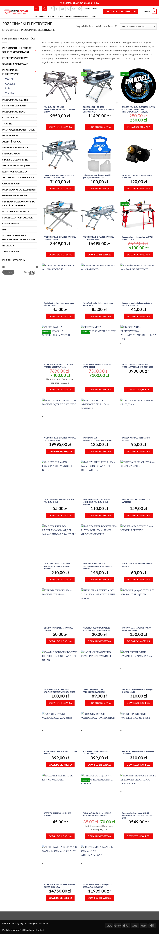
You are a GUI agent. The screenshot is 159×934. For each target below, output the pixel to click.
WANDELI (10, 79)
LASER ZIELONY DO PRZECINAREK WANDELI (137, 176)
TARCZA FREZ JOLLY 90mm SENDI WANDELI (136, 500)
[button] (36, 8)
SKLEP (95, 8)
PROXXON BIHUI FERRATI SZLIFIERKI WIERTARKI (17, 49)
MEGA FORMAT (11, 153)
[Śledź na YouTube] (73, 8)
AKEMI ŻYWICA (11, 141)
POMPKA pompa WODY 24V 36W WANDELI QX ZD (136, 629)
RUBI (7, 88)
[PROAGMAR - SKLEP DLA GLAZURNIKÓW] (15, 12)
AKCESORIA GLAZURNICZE (18, 177)
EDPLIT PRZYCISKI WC (15, 57)
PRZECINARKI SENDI (14, 111)
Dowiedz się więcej (99, 254)
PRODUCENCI (40, 16)
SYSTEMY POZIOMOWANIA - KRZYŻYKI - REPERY (19, 203)
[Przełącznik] (35, 50)
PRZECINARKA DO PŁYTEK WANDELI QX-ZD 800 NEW (60, 238)
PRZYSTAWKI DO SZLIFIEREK (19, 189)
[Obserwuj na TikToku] (56, 8)
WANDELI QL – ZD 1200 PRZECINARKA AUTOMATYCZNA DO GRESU (60, 109)
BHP (4, 229)
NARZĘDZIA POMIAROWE (17, 217)
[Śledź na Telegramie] (79, 8)
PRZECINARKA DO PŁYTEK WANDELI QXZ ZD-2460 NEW (60, 439)
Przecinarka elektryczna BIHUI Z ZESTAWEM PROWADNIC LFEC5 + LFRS (137, 815)
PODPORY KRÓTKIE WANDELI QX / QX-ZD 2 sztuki (137, 690)
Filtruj (8, 272)
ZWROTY (94, 16)
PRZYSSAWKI (10, 135)
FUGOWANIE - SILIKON (15, 211)
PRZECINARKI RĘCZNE (15, 99)
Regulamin (29, 930)
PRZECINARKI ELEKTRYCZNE (10, 71)
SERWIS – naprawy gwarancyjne (77, 16)
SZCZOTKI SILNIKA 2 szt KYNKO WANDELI (57, 814)
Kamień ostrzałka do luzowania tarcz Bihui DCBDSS (59, 304)
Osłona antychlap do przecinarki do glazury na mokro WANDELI (97, 176)
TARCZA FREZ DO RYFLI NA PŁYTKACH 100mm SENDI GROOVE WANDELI (98, 566)
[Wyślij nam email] (62, 8)
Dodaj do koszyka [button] (60, 127)
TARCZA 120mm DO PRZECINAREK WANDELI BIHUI (59, 500)
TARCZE (7, 123)
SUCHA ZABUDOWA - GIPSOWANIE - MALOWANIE (18, 237)
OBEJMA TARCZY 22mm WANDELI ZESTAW (58, 629)
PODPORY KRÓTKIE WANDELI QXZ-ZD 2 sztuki (138, 752)
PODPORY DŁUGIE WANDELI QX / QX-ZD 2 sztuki (98, 752)
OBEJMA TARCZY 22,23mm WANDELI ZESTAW (138, 564)
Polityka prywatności (12, 930)
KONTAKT (51, 16)
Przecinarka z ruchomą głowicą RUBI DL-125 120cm (137, 238)
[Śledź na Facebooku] (51, 8)
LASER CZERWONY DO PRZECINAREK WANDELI (94, 690)
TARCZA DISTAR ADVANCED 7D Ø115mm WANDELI (98, 439)
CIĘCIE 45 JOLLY (11, 183)
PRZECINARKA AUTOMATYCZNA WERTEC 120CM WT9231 (58, 365)
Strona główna (10, 29)
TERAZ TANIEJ (10, 251)
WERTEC (9, 92)
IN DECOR (8, 245)
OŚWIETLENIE (10, 223)
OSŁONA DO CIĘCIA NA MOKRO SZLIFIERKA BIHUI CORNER (97, 814)
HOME (87, 8)
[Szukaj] (44, 8)
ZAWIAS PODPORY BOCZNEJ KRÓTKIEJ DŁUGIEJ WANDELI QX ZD (59, 690)
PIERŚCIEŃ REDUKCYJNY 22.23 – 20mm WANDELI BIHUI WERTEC (97, 629)
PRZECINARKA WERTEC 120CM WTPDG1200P (97, 365)
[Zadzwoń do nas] (68, 8)
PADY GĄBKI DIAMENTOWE (18, 129)
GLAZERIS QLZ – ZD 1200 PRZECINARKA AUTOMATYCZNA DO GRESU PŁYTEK (99, 109)
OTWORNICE (10, 117)
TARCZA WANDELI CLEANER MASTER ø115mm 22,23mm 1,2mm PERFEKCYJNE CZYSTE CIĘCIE (138, 109)
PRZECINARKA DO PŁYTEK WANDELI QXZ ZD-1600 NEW (60, 885)
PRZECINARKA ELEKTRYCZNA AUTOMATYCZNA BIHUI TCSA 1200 (137, 365)
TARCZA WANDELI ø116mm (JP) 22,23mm (136, 439)
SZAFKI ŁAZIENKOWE (15, 63)
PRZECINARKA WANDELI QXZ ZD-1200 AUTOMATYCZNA (98, 885)
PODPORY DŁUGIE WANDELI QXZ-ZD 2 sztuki (60, 752)
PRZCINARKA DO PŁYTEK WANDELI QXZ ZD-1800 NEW (98, 238)
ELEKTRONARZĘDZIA (14, 171)
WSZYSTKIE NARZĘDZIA (16, 165)
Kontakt (40, 930)
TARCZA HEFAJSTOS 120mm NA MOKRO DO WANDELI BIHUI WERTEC (96, 502)
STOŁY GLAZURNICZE (15, 159)
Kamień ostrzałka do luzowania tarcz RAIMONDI (98, 304)
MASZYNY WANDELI (14, 105)
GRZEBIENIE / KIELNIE (14, 195)
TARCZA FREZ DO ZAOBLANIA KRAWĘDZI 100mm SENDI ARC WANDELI (57, 566)
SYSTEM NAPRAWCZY (15, 147)
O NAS (60, 16)
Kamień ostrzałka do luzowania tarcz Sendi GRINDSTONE (137, 304)
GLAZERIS (10, 83)
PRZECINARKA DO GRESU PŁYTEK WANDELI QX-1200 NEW (59, 176)
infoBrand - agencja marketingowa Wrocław (26, 923)
